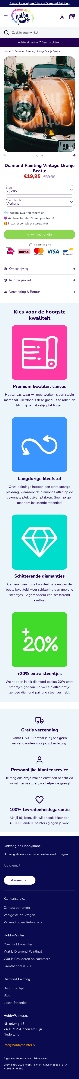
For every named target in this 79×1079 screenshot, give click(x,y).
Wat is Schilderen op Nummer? (27, 959)
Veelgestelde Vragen (19, 915)
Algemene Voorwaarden (17, 1058)
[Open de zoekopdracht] (6, 32)
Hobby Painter (32, 1064)
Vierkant (12, 203)
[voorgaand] (5, 155)
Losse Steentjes (15, 1002)
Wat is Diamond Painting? (23, 951)
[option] (39, 104)
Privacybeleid (41, 1058)
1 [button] (37, 156)
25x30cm (13, 191)
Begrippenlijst (14, 988)
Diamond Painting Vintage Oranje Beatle (37, 51)
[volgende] (74, 155)
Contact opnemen (17, 907)
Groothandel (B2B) (18, 966)
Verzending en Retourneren (24, 922)
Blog (7, 995)
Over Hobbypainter (18, 944)
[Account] (62, 15)
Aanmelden (19, 880)
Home (7, 51)
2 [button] (42, 155)
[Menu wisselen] (6, 17)
